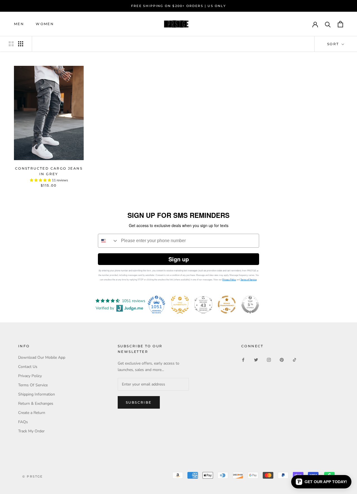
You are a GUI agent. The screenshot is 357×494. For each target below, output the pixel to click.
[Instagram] (269, 359)
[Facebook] (243, 359)
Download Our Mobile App (41, 357)
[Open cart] (340, 24)
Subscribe (139, 402)
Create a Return (31, 412)
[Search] (328, 24)
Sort (334, 44)
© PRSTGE (32, 476)
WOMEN (45, 24)
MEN (19, 24)
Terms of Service (248, 279)
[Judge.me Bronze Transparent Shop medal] (227, 305)
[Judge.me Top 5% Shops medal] (250, 305)
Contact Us (27, 366)
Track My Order (31, 431)
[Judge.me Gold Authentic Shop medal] (180, 305)
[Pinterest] (282, 359)
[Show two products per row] (11, 43)
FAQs (23, 422)
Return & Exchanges (35, 403)
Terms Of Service (33, 385)
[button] (321, 481)
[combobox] (108, 240)
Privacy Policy (229, 279)
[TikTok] (294, 359)
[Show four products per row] (20, 43)
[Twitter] (256, 359)
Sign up (178, 259)
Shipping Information (36, 394)
